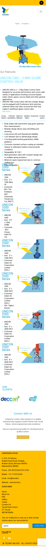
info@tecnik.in (13, 478)
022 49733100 (14, 470)
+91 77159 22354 (15, 474)
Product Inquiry (42, 117)
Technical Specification (11, 117)
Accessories (34, 116)
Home (17, 24)
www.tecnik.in (15, 482)
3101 (22, 470)
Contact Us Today (23, 437)
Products (25, 24)
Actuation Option (27, 117)
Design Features (3, 117)
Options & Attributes (19, 117)
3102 (27, 470)
